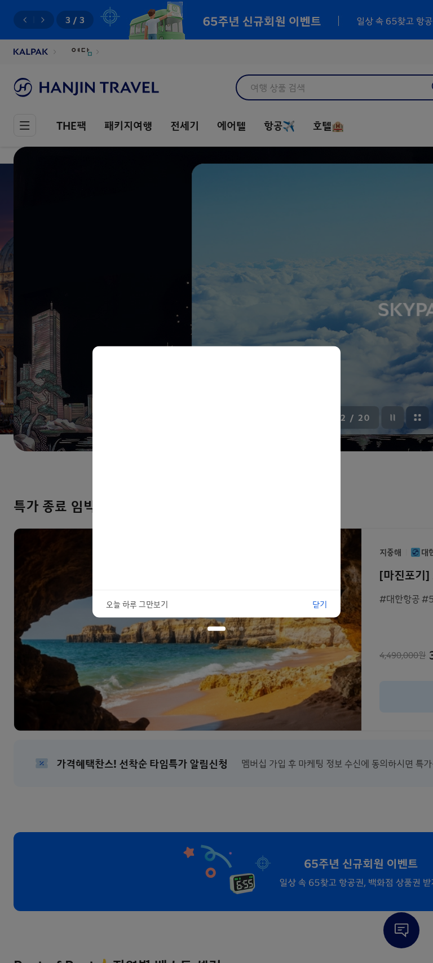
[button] (191, 628)
